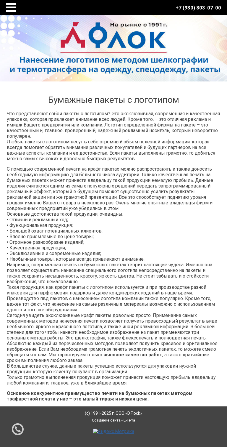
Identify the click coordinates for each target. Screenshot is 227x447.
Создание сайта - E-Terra (113, 420)
